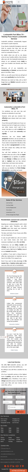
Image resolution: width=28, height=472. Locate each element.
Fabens (18, 437)
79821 (2, 428)
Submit (21, 412)
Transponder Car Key (5, 422)
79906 (9, 432)
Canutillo (18, 439)
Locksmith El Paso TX (5, 448)
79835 (9, 428)
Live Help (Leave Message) (18, 470)
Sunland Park (19, 441)
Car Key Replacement (11, 207)
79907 (17, 432)
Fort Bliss (10, 441)
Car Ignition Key (15, 420)
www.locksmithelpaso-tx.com (7, 451)
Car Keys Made (9, 205)
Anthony (2, 437)
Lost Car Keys (9, 202)
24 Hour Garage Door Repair (12, 214)
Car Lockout (9, 210)
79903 (9, 430)
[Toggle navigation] (19, 2)
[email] (8, 454)
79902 (2, 430)
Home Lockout (4, 418)
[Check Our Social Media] (5, 466)
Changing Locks (16, 418)
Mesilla (10, 437)
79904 (17, 430)
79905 (2, 432)
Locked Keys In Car (10, 212)
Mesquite (3, 439)
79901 (17, 428)
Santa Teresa (11, 439)
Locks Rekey (4, 420)
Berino (2, 441)
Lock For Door (15, 422)
